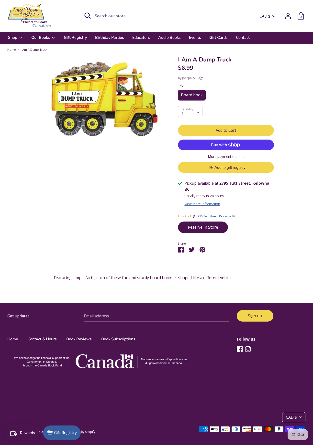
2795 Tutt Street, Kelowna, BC (216, 216)
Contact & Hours (42, 339)
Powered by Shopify (81, 432)
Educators (141, 37)
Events (195, 37)
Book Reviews (79, 339)
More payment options (226, 156)
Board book (192, 95)
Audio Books (169, 37)
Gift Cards (218, 37)
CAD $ (264, 16)
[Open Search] (87, 15)
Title (181, 86)
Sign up (255, 315)
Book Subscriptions (118, 339)
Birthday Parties (109, 37)
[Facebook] (240, 349)
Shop (13, 37)
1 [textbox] (182, 113)
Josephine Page (192, 78)
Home (12, 339)
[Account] (288, 14)
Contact (243, 37)
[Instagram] (248, 349)
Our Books (41, 37)
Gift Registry (75, 37)
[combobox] (190, 111)
